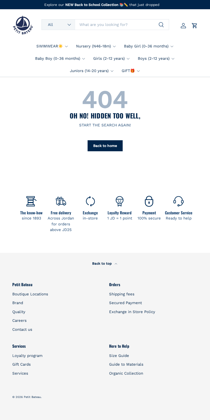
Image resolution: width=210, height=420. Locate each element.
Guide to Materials (126, 364)
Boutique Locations (30, 294)
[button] (194, 25)
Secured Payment (125, 303)
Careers (19, 320)
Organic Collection (126, 373)
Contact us (22, 329)
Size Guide (119, 355)
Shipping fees (121, 294)
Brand (17, 303)
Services (20, 373)
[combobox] (105, 24)
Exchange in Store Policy (132, 311)
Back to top (102, 263)
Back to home (105, 146)
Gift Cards (21, 364)
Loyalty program (27, 355)
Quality (18, 311)
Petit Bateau (32, 397)
